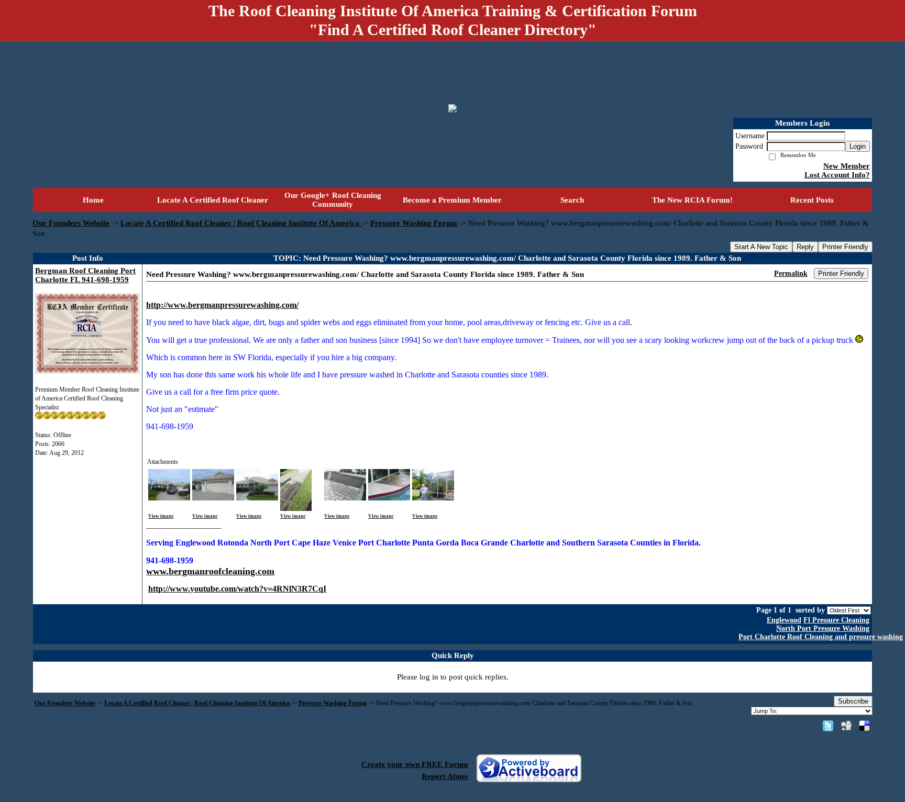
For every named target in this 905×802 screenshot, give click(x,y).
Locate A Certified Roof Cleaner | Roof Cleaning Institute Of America (240, 223)
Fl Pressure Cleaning (836, 620)
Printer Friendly (845, 247)
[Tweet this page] (828, 725)
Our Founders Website (70, 223)
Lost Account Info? (837, 175)
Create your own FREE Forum (414, 764)
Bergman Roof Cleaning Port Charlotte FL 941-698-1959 (85, 275)
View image (160, 516)
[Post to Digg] (846, 725)
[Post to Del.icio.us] (864, 725)
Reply (805, 247)
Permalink (791, 273)
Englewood (784, 620)
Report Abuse (445, 776)
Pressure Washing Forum (413, 223)
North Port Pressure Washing (822, 628)
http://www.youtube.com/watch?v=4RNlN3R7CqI (237, 588)
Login (857, 146)
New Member (846, 166)
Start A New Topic (761, 247)
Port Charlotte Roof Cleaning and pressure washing (820, 637)
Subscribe (853, 701)
